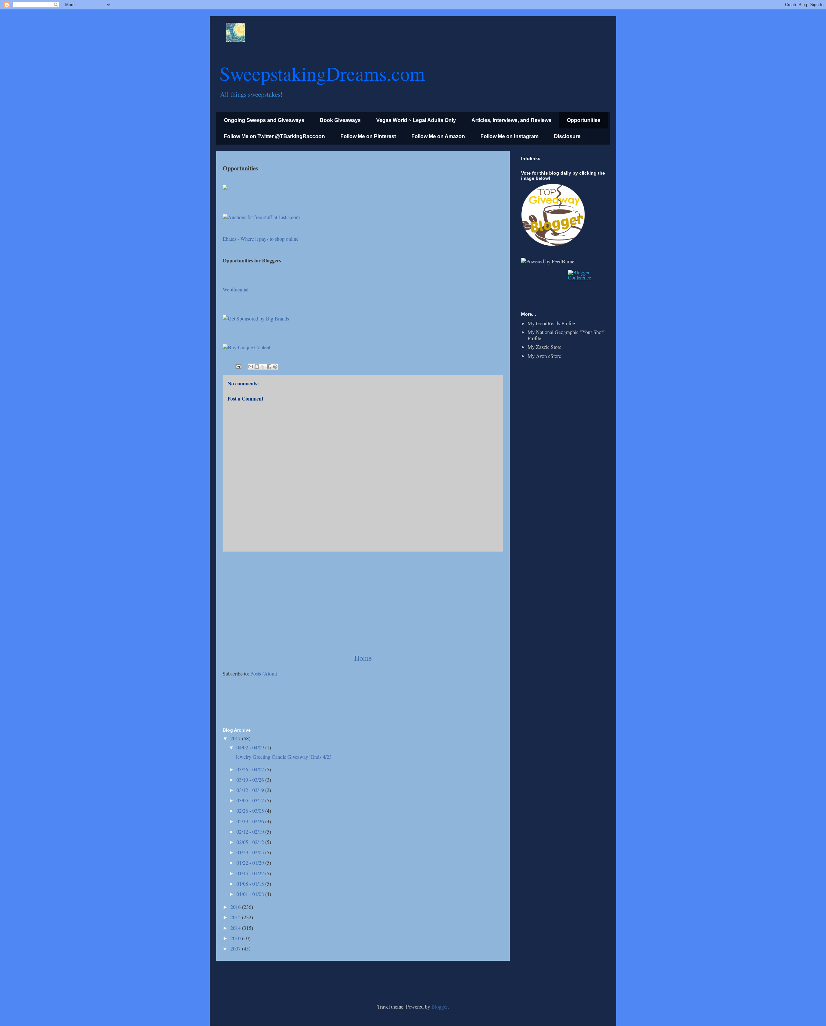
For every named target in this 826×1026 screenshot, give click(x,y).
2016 (236, 906)
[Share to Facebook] (269, 366)
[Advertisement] (363, 602)
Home (363, 658)
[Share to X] (263, 366)
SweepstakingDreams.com (322, 73)
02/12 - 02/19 (251, 831)
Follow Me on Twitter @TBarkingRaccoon (274, 136)
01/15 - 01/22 (251, 873)
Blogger (439, 1006)
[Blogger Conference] (586, 277)
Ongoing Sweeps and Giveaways (264, 120)
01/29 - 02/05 (251, 852)
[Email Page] (238, 365)
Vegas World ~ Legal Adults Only (416, 120)
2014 (236, 927)
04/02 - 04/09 (251, 747)
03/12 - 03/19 (251, 790)
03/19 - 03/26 (251, 779)
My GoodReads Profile (551, 323)
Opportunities (583, 120)
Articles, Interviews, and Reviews (511, 120)
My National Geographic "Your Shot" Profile (566, 335)
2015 (236, 917)
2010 (236, 938)
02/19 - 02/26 (251, 821)
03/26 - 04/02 (251, 769)
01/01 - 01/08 (251, 893)
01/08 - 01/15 (251, 883)
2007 (236, 948)
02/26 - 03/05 (251, 810)
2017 (236, 738)
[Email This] (250, 366)
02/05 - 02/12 (251, 841)
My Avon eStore (544, 355)
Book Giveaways (340, 120)
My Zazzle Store (544, 346)
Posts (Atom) (263, 673)
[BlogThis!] (257, 366)
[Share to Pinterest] (275, 366)
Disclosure (567, 136)
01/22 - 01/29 (251, 862)
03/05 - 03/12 (251, 800)
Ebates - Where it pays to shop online (260, 238)
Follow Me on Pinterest (368, 136)
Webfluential (235, 289)
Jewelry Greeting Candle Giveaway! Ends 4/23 (284, 756)
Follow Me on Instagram (509, 136)
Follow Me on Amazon (438, 136)
